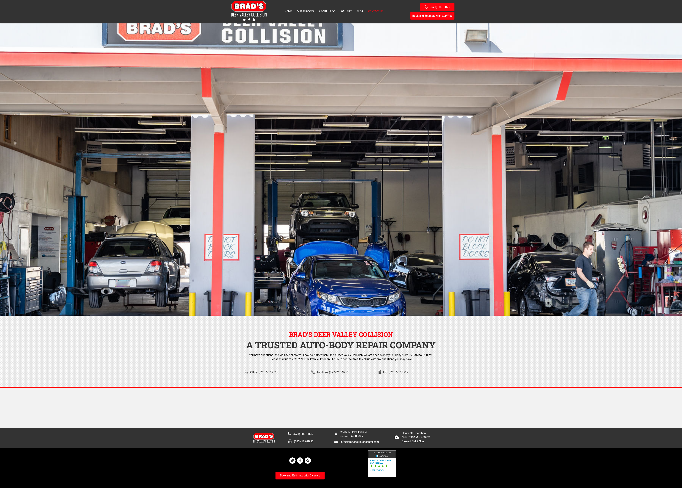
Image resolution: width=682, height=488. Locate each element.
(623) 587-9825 (303, 434)
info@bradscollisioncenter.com (359, 442)
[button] (437, 7)
